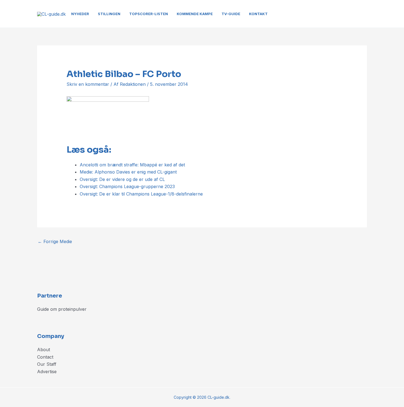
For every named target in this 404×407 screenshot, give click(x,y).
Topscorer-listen (148, 14)
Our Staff (46, 364)
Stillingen (109, 14)
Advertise (47, 371)
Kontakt (258, 14)
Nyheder (80, 14)
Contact (45, 357)
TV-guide (231, 14)
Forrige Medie (55, 241)
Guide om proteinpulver (62, 309)
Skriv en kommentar (88, 84)
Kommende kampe (195, 14)
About (43, 349)
